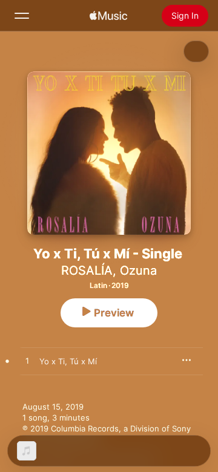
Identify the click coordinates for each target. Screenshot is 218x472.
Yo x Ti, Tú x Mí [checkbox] (68, 361)
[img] (108, 15)
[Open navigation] (21, 15)
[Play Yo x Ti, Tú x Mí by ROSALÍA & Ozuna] (27, 361)
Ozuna (138, 270)
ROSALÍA (87, 270)
